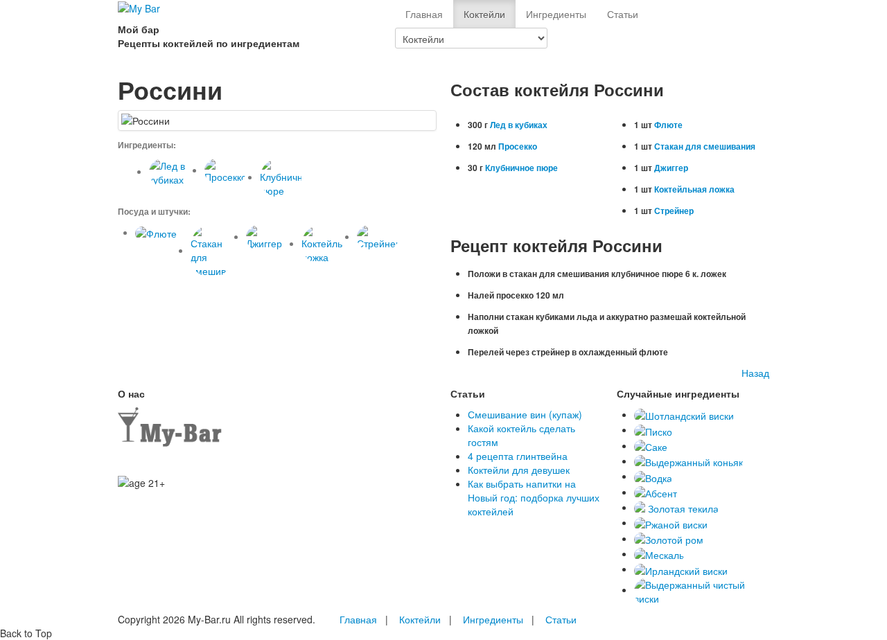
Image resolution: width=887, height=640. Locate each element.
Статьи (622, 14)
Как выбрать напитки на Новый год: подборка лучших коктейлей (533, 497)
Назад (755, 373)
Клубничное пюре (521, 167)
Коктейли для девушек (519, 470)
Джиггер (671, 167)
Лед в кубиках (518, 124)
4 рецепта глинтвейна (518, 456)
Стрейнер (674, 210)
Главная (424, 14)
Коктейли (484, 14)
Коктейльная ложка (694, 189)
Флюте (668, 124)
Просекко (517, 146)
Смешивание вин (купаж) (525, 414)
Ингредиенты (556, 14)
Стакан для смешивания (704, 146)
